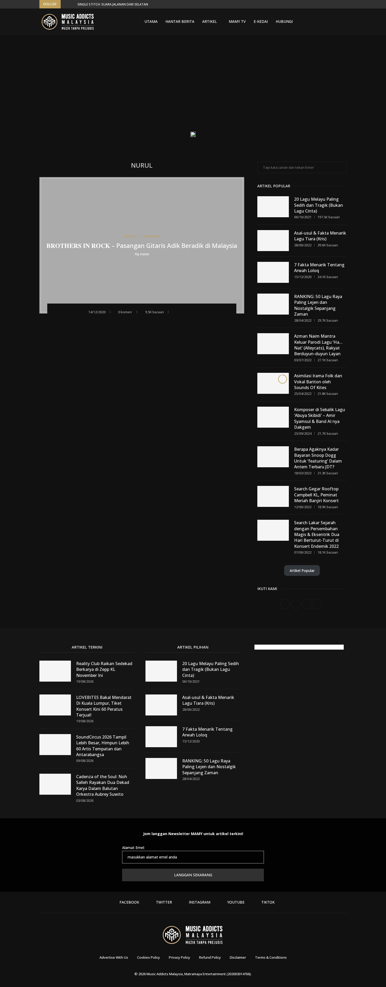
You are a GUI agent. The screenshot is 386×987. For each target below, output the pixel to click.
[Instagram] (323, 21)
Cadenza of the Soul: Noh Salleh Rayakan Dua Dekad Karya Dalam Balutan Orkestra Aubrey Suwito (102, 785)
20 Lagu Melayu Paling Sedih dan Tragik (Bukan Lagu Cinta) (318, 205)
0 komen (125, 312)
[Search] (344, 21)
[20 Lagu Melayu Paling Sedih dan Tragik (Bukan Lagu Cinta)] (273, 206)
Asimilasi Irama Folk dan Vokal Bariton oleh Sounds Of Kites (318, 381)
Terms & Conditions (271, 957)
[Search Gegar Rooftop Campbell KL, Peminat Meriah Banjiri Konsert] (273, 496)
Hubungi (284, 21)
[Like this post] (175, 311)
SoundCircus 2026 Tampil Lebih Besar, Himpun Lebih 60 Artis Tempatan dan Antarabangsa (102, 745)
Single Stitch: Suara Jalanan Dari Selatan (112, 4)
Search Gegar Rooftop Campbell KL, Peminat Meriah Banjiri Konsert (316, 494)
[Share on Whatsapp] (197, 311)
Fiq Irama (142, 253)
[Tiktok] (335, 21)
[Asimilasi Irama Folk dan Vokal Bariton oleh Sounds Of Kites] (273, 383)
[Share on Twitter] (189, 311)
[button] (66, 4)
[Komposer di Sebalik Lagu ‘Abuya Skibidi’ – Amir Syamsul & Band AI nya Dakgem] (273, 417)
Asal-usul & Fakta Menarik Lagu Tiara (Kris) (320, 236)
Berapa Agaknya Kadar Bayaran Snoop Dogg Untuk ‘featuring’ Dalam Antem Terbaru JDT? (318, 458)
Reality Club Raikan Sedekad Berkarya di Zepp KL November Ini (104, 669)
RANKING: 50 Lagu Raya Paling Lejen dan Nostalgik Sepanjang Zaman (318, 305)
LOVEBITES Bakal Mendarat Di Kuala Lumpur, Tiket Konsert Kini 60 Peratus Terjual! (104, 706)
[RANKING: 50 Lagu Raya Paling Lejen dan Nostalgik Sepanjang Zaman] (273, 304)
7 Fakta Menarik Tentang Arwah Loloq (319, 267)
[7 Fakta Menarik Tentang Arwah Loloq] (273, 272)
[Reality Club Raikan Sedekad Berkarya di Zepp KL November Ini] (55, 671)
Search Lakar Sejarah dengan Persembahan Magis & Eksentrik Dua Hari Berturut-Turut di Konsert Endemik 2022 (316, 534)
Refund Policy (210, 957)
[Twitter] (317, 21)
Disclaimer (238, 957)
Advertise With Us (114, 957)
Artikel (209, 21)
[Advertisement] (193, 87)
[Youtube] (329, 21)
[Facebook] (310, 21)
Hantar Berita (179, 21)
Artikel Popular (302, 570)
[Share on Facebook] (182, 311)
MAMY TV (237, 21)
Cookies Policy (148, 957)
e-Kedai (261, 21)
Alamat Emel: (133, 847)
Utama (151, 21)
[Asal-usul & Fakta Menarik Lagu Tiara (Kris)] (273, 240)
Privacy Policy (179, 957)
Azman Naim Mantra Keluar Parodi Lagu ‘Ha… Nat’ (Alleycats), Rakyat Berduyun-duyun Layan (318, 345)
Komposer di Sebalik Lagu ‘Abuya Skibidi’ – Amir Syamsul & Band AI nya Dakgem (319, 418)
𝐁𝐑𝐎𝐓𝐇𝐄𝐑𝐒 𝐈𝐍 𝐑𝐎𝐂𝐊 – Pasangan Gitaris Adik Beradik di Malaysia (141, 245)
